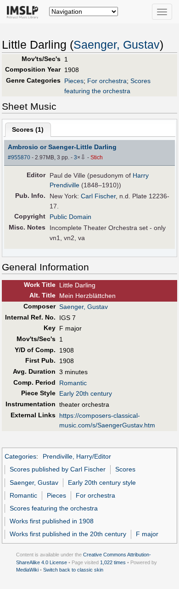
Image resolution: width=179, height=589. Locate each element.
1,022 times (113, 562)
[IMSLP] (24, 11)
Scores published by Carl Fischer (58, 469)
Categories (20, 456)
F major (147, 534)
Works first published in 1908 (52, 521)
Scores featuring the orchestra (54, 508)
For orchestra (107, 80)
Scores (125, 469)
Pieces (74, 80)
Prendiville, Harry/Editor (77, 456)
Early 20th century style (102, 482)
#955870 (19, 157)
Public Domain (70, 216)
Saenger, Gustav (116, 45)
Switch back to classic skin (73, 569)
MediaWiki (27, 569)
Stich (96, 157)
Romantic (73, 383)
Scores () (28, 129)
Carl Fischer (98, 196)
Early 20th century (85, 393)
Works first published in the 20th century (68, 534)
